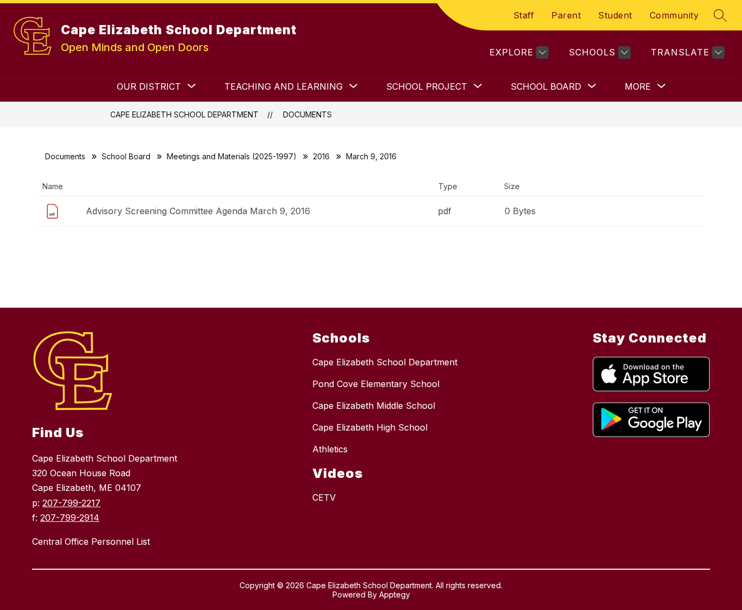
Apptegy (394, 594)
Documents (307, 114)
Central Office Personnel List (91, 541)
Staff (524, 15)
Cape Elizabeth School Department (184, 114)
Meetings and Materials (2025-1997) (232, 156)
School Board (126, 156)
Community (674, 15)
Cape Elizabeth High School (369, 427)
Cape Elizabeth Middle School (373, 405)
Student (615, 15)
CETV (324, 497)
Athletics (330, 449)
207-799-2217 (71, 502)
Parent (566, 15)
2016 (321, 156)
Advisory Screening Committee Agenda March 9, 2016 (198, 211)
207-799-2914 (69, 517)
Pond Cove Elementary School (375, 383)
